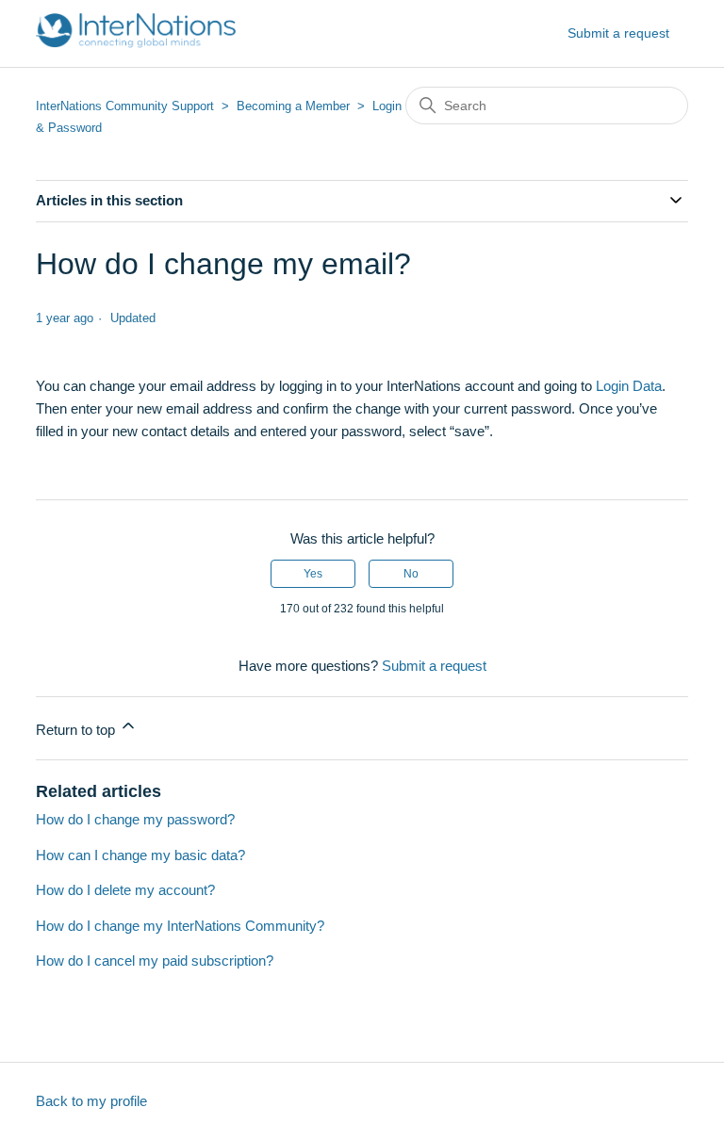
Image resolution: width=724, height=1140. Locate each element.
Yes (313, 573)
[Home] (136, 43)
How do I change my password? (135, 819)
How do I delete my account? (125, 890)
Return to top (77, 730)
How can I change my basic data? (140, 855)
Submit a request (618, 33)
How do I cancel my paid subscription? (154, 961)
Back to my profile (91, 1101)
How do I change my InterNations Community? (180, 926)
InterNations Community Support (125, 106)
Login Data (629, 386)
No (411, 573)
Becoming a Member (293, 106)
